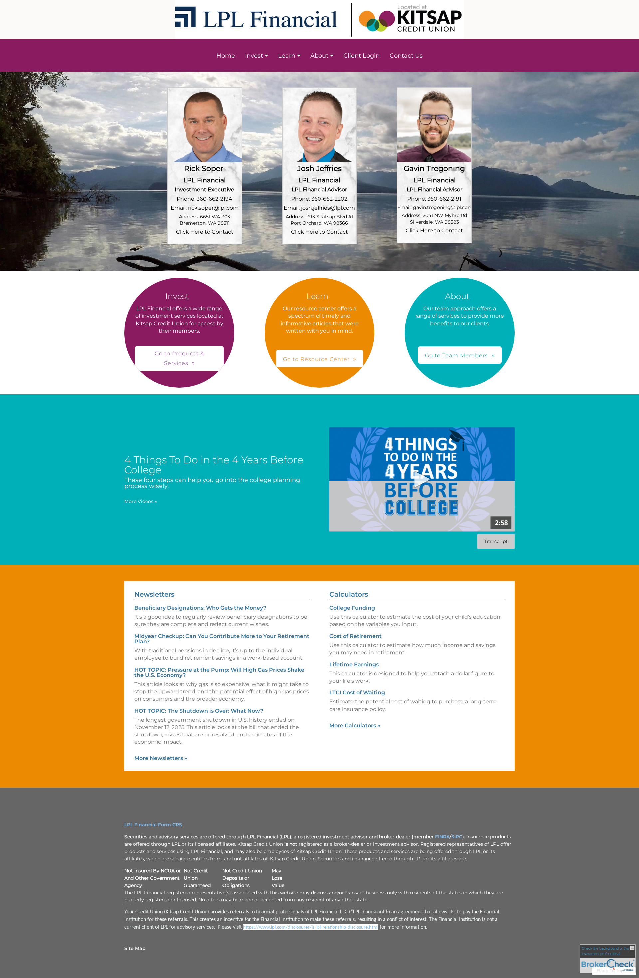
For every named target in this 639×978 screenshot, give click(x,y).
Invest (254, 55)
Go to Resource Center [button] (316, 359)
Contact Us (406, 55)
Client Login (361, 55)
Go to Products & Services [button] (179, 358)
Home (225, 55)
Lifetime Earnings (354, 664)
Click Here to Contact (204, 232)
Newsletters (154, 594)
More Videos (140, 501)
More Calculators (354, 725)
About (319, 55)
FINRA (442, 837)
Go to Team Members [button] (456, 355)
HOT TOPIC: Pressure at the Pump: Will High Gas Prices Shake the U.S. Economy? (219, 672)
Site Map (135, 948)
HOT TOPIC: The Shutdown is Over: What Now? (198, 711)
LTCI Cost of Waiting (357, 692)
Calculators (348, 594)
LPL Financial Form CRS (153, 825)
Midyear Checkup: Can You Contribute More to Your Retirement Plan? (221, 639)
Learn (286, 55)
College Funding (352, 608)
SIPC (456, 837)
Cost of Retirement (355, 636)
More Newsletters (160, 758)
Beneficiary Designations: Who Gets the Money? (200, 608)
